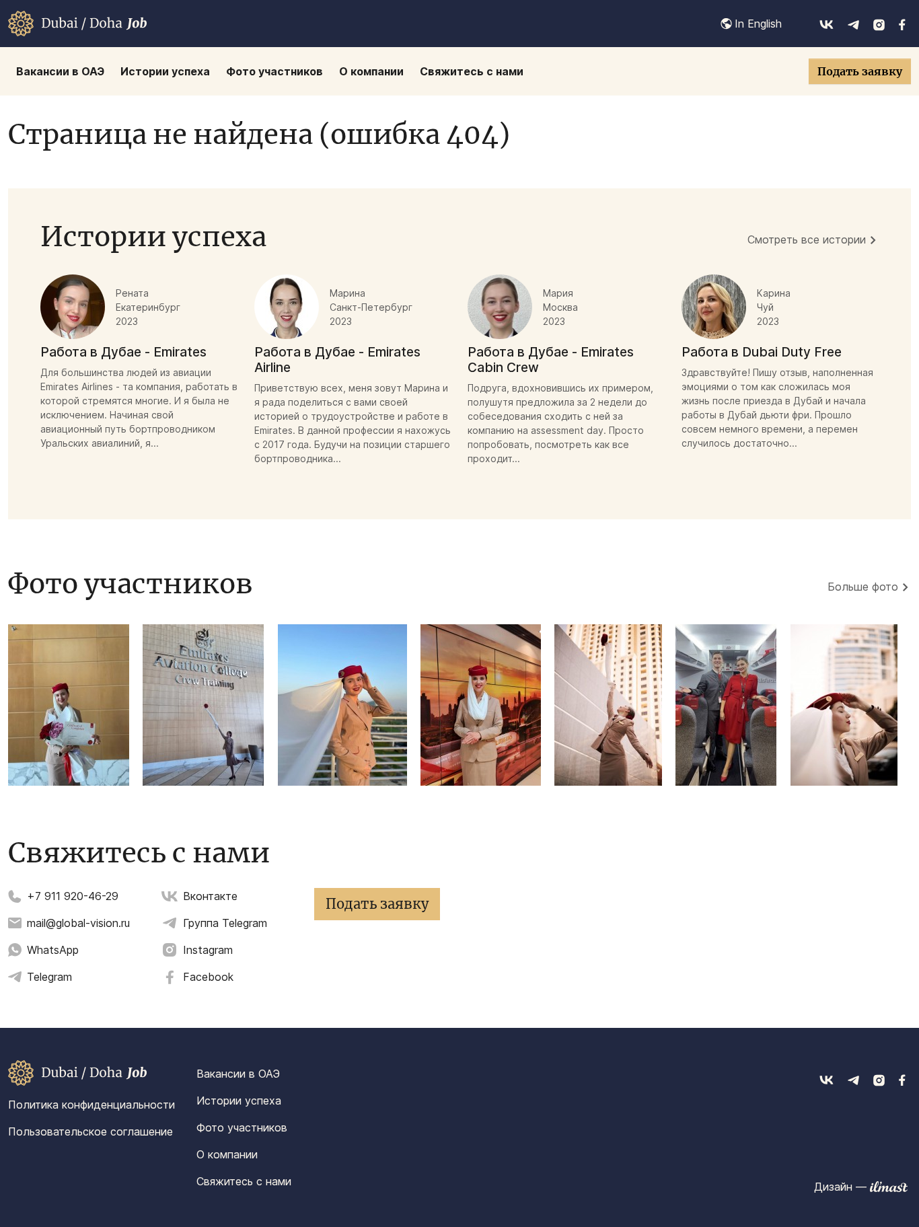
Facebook (208, 976)
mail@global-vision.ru (78, 923)
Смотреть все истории (806, 239)
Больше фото (863, 586)
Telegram (49, 976)
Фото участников (241, 1127)
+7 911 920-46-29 (72, 896)
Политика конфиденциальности (91, 1104)
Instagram (208, 950)
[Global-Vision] (77, 23)
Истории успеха (238, 1100)
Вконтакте (210, 896)
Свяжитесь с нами (243, 1181)
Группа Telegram (225, 923)
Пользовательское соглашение (90, 1131)
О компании (227, 1154)
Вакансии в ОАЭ (238, 1073)
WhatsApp (53, 950)
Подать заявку (859, 71)
